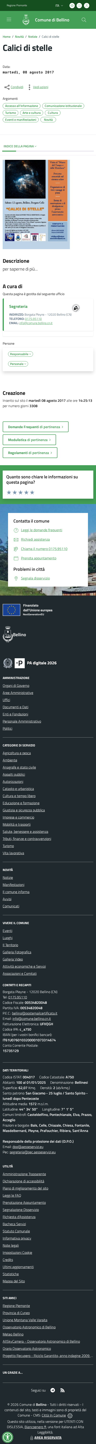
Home (6, 36)
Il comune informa (16, 891)
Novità (19, 36)
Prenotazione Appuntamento (24, 1202)
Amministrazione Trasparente (24, 1174)
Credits (8, 1259)
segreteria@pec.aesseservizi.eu (33, 1152)
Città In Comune (54, 1415)
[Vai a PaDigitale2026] (30, 662)
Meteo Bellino (13, 1334)
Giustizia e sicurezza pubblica (24, 810)
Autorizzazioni (13, 781)
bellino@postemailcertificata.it (34, 1013)
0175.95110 (33, 318)
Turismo (8, 845)
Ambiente (10, 760)
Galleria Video (13, 959)
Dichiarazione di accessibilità (23, 1181)
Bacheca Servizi (14, 1224)
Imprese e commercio (18, 817)
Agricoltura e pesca (17, 753)
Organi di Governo (16, 685)
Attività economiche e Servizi (24, 966)
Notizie (32, 36)
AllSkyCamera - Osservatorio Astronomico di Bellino (41, 1341)
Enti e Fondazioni (15, 714)
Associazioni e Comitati (20, 973)
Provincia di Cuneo (16, 1312)
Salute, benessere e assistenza (25, 831)
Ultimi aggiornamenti (18, 1266)
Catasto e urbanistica (18, 788)
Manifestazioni (13, 884)
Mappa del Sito (14, 1281)
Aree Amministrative (18, 692)
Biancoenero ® (35, 1426)
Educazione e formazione (21, 803)
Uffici (6, 699)
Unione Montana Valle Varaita (25, 1320)
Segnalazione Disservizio (21, 1209)
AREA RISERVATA (48, 1437)
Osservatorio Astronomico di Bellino (29, 1327)
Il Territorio (10, 945)
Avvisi (7, 899)
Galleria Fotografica (17, 952)
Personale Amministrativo (22, 721)
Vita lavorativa (13, 853)
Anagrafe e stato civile (19, 767)
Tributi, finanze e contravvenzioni (27, 838)
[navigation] (9, 19)
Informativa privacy (17, 1238)
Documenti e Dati (15, 707)
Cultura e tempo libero (19, 795)
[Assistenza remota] (70, 1415)
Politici (7, 728)
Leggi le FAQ (12, 1195)
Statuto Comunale (16, 1231)
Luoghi (8, 937)
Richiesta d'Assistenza (19, 1216)
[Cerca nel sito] (84, 20)
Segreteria (18, 306)
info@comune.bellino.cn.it (35, 323)
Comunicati (11, 906)
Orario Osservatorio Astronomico (27, 1348)
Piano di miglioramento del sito (25, 1188)
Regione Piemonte (17, 5)
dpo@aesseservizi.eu (28, 1146)
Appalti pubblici (14, 774)
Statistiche (11, 1274)
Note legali (11, 1245)
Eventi (7, 930)
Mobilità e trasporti (17, 824)
